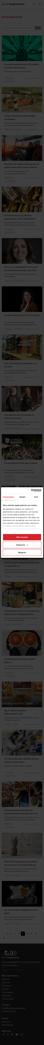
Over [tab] (36, 497)
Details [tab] (22, 497)
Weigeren (22, 552)
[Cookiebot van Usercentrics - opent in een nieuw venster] (31, 490)
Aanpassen (20, 545)
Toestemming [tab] (8, 497)
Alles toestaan (22, 537)
